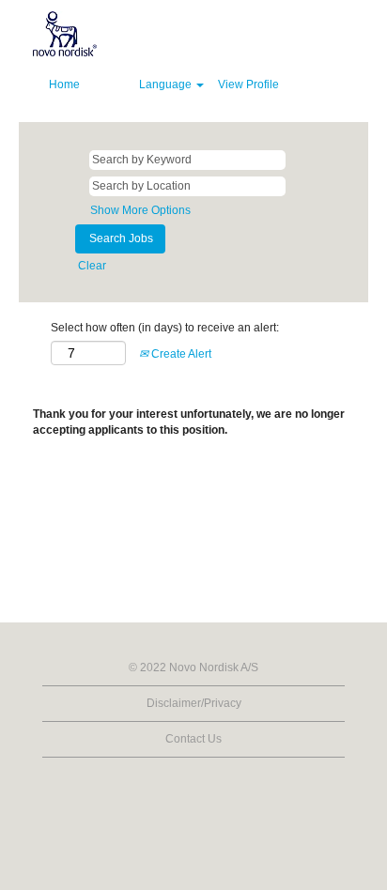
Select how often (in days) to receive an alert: (165, 327)
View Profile (248, 84)
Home (64, 84)
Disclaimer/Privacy (194, 703)
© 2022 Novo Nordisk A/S (193, 667)
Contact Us (193, 738)
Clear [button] (92, 265)
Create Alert (179, 354)
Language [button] (166, 84)
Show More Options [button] (140, 210)
